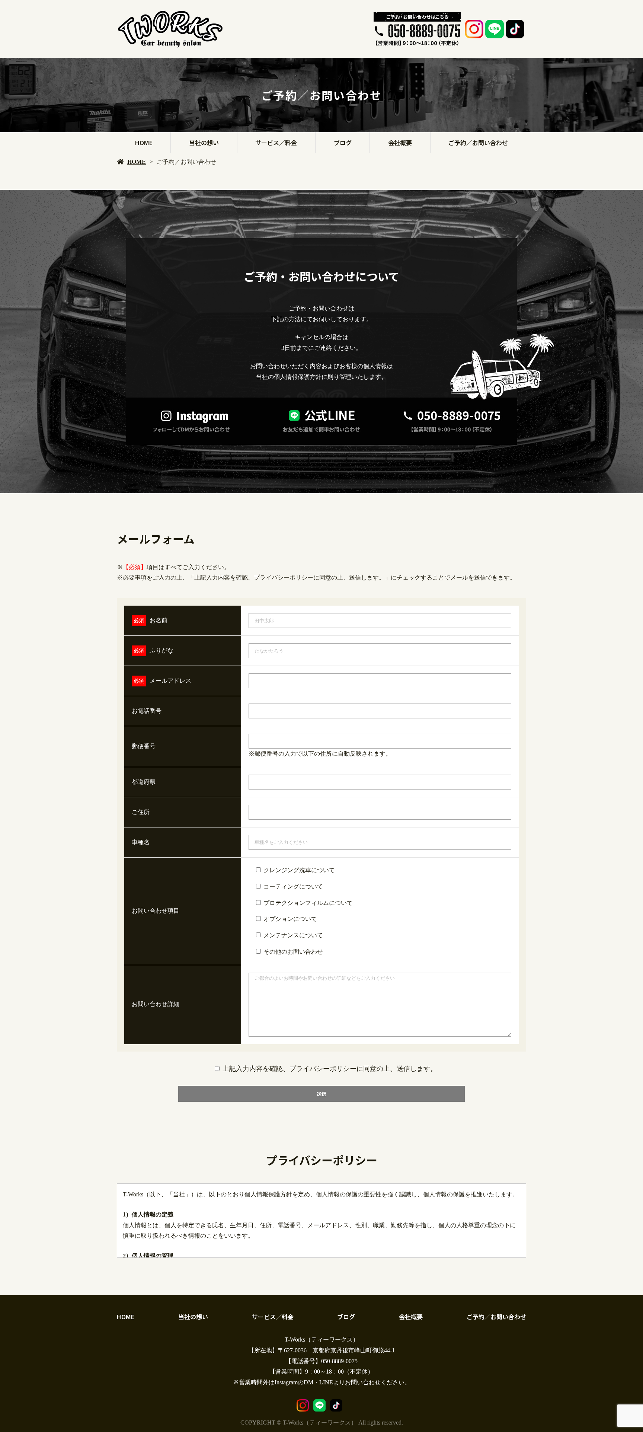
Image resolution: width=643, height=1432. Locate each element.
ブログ (343, 142)
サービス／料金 (276, 142)
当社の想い (204, 142)
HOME (144, 142)
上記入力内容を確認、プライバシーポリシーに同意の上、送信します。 (330, 1068)
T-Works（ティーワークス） (322, 1339)
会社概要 (400, 142)
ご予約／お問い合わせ (478, 142)
